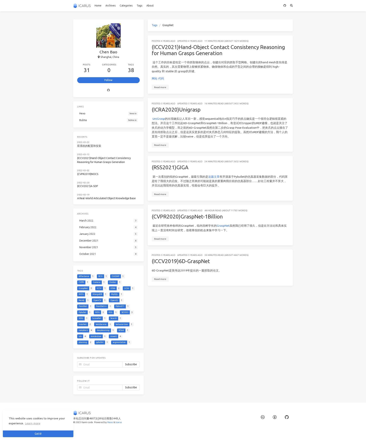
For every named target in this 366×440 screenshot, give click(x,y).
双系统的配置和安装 (89, 145)
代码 (161, 78)
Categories (126, 5)
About (150, 5)
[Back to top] (303, 432)
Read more (160, 87)
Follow (108, 80)
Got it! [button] (38, 433)
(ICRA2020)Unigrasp (176, 109)
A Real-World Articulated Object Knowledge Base (106, 198)
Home (98, 5)
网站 (154, 78)
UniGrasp (158, 118)
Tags (139, 5)
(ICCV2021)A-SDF (87, 186)
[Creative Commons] (263, 417)
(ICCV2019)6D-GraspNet (181, 261)
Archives (110, 5)
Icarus (119, 422)
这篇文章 (214, 176)
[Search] (291, 5)
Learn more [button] (32, 423)
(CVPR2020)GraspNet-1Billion (187, 216)
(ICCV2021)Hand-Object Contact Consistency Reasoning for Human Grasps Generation (218, 50)
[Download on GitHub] (285, 5)
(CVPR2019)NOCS (87, 174)
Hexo (110, 422)
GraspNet (223, 225)
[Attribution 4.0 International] (275, 417)
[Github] (108, 90)
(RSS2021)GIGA (170, 167)
